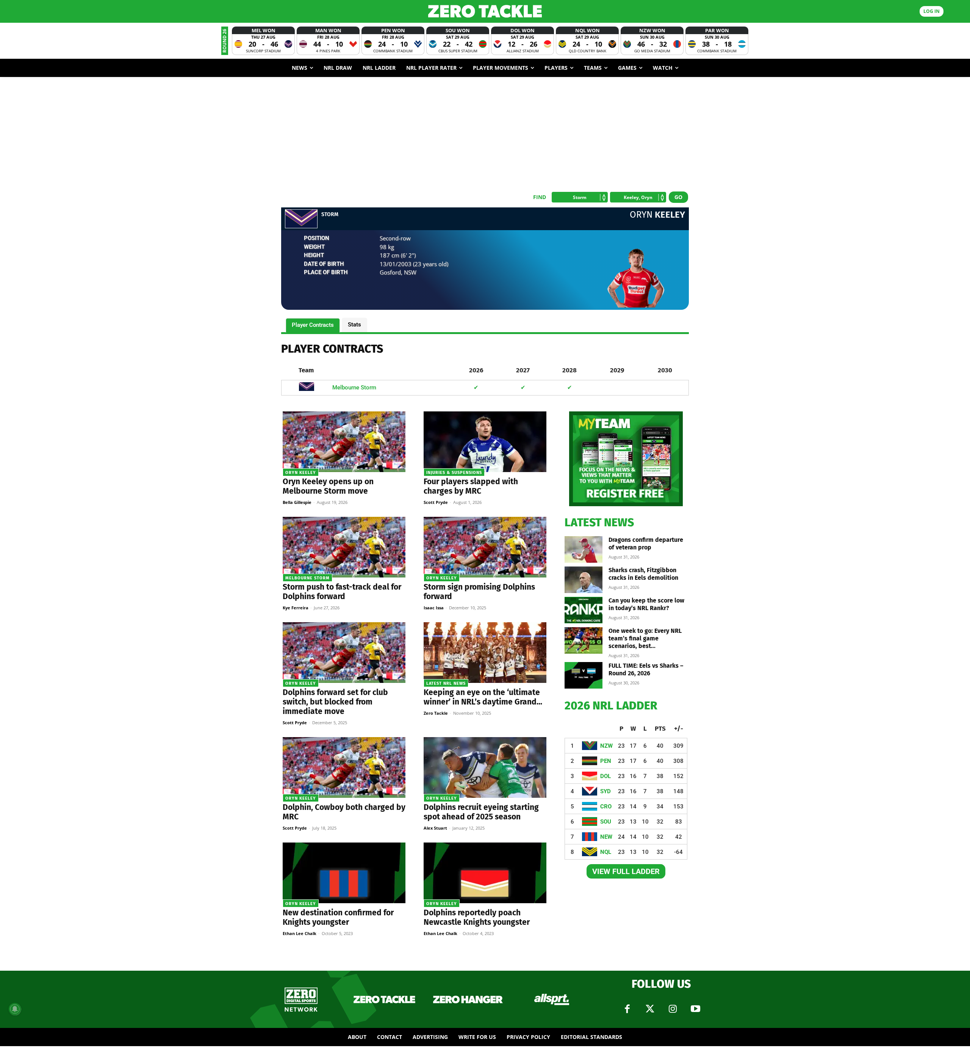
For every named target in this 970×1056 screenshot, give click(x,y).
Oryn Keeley (300, 472)
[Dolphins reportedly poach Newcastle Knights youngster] (485, 873)
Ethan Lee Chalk (299, 933)
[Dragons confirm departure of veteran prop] (583, 549)
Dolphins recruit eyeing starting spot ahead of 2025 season (481, 812)
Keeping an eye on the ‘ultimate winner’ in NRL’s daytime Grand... (483, 697)
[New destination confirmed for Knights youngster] (344, 873)
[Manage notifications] (15, 1009)
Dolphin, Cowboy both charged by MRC (344, 812)
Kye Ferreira (295, 607)
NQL (605, 852)
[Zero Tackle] (485, 11)
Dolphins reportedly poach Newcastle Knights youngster (477, 917)
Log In (931, 11)
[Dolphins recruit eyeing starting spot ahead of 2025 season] (485, 767)
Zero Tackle (436, 713)
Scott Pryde (436, 502)
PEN (605, 761)
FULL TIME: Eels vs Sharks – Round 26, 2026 (646, 669)
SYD (605, 791)
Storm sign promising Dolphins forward (479, 591)
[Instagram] (672, 1009)
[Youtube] (695, 1009)
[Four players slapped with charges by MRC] (485, 441)
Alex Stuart (435, 828)
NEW (606, 836)
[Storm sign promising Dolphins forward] (485, 547)
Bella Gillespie (297, 502)
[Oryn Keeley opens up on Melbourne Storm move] (344, 441)
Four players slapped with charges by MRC (471, 486)
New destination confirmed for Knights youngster (338, 917)
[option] (263, 41)
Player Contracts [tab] (313, 325)
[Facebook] (627, 1009)
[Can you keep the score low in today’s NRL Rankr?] (583, 610)
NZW (606, 745)
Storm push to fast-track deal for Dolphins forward (342, 591)
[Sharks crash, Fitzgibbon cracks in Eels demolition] (583, 579)
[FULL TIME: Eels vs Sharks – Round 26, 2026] (583, 675)
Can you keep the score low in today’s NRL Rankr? (646, 604)
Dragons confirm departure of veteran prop (646, 543)
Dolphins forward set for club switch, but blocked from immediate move (335, 701)
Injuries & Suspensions (454, 472)
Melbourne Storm (354, 387)
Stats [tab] (354, 324)
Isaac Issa (434, 607)
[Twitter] (649, 1009)
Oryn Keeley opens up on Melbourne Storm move (328, 486)
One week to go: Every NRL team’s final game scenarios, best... (645, 638)
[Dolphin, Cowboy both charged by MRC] (344, 767)
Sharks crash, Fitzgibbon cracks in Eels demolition (643, 573)
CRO (606, 806)
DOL (605, 776)
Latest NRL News (446, 683)
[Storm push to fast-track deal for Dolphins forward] (344, 547)
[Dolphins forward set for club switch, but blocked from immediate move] (344, 652)
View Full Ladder (626, 871)
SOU (605, 821)
